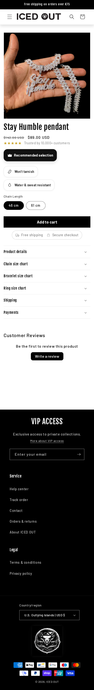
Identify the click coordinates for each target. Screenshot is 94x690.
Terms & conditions (25, 562)
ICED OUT (52, 681)
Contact (16, 510)
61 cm (35, 205)
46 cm (14, 205)
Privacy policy (21, 573)
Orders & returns (23, 521)
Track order (19, 500)
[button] (9, 17)
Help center (19, 489)
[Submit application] (79, 454)
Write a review (47, 356)
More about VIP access (47, 441)
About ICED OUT (23, 532)
